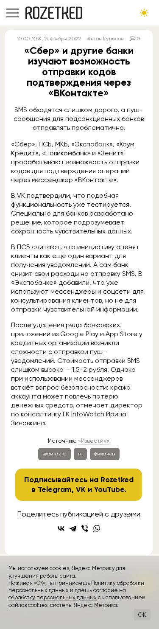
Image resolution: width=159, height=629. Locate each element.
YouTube (109, 489)
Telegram (55, 489)
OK (142, 614)
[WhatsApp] (97, 528)
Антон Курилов (105, 38)
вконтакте (54, 454)
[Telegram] (73, 528)
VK (81, 489)
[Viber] (85, 528)
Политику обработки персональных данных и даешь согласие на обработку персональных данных (76, 590)
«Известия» (93, 440)
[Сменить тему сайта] (144, 12)
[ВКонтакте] (61, 528)
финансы (104, 454)
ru (80, 454)
